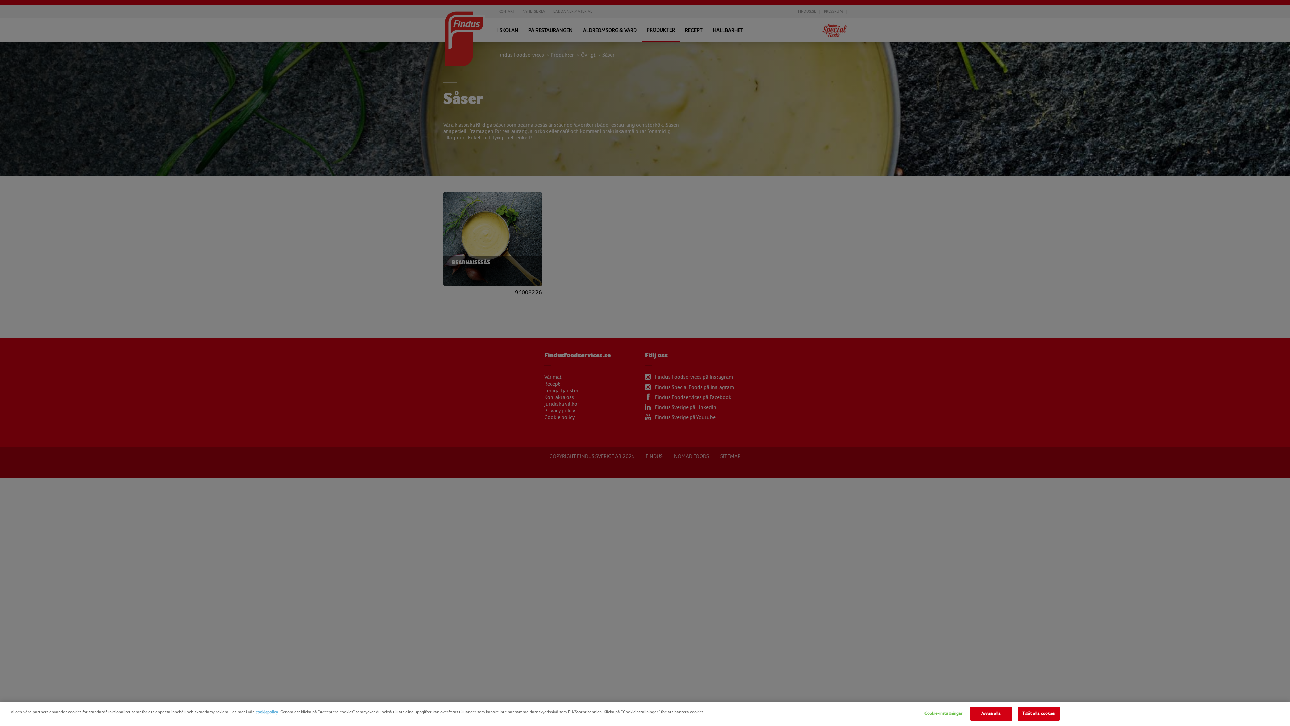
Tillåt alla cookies (1038, 713)
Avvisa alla (991, 713)
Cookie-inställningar (943, 713)
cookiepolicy (267, 712)
